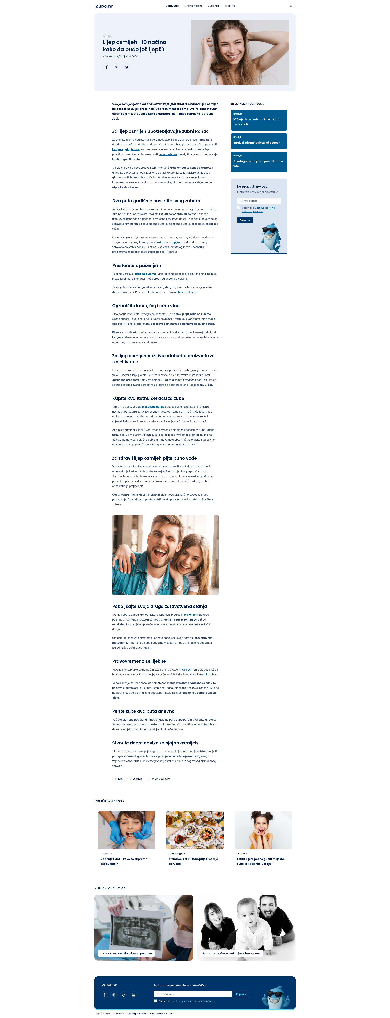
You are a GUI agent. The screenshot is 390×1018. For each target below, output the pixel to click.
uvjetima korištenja (265, 208)
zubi (118, 779)
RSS (172, 1014)
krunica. (211, 674)
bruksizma (191, 614)
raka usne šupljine (169, 242)
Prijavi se (245, 220)
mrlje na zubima (145, 273)
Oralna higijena (193, 6)
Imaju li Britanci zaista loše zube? (256, 143)
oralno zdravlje (159, 779)
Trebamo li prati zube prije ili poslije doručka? (193, 861)
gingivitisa (132, 149)
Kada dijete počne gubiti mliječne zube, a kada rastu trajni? (261, 861)
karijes (186, 669)
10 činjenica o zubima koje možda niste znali (256, 122)
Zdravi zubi (172, 6)
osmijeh (136, 779)
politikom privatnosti (252, 211)
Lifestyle (230, 6)
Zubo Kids (214, 6)
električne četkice (154, 406)
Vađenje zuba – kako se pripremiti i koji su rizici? (125, 861)
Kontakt (120, 1014)
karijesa (117, 149)
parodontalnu (167, 154)
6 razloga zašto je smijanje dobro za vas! (258, 164)
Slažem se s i (259, 209)
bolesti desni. (187, 292)
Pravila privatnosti (137, 1014)
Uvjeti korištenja (158, 1014)
